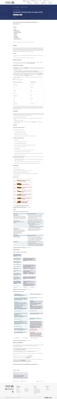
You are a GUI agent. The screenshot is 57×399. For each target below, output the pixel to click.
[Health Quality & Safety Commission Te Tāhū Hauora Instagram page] (49, 397)
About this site (36, 388)
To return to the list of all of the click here (25, 22)
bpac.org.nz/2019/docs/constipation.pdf (20, 349)
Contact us (18, 388)
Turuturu (15, 90)
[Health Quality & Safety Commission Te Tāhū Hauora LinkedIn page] (47, 397)
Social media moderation (37, 392)
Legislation (35, 393)
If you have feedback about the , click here (25, 364)
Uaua (14, 98)
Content (21, 14)
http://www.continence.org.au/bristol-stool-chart (22, 205)
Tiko (14, 87)
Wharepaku (15, 95)
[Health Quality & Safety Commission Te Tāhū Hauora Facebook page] (45, 397)
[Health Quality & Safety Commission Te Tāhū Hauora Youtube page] (50, 397)
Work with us (26, 388)
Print (38, 381)
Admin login (18, 392)
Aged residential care (16, 14)
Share (42, 381)
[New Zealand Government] (9, 389)
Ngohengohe (15, 103)
